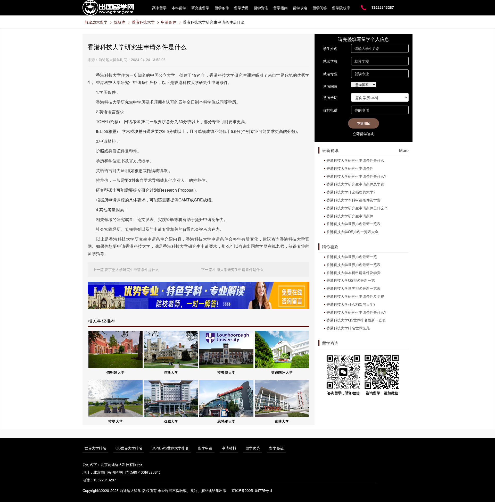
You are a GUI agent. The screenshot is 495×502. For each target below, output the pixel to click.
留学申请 (205, 447)
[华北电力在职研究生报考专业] (198, 294)
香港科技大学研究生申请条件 (349, 168)
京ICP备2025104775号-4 (252, 490)
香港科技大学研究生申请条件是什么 (214, 21)
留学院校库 (341, 7)
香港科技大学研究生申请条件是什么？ (357, 207)
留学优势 (252, 447)
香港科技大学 (143, 21)
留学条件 (221, 7)
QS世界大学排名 (129, 447)
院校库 (120, 21)
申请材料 (229, 447)
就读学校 (330, 61)
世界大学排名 (95, 447)
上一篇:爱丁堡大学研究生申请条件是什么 (126, 269)
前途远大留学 (96, 21)
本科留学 (179, 7)
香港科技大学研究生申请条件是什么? (356, 176)
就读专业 (330, 73)
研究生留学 (200, 7)
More (404, 150)
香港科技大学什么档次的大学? (350, 191)
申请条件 (169, 21)
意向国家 (330, 86)
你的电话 (330, 110)
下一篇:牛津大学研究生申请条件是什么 (232, 269)
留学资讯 (261, 7)
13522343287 (382, 7)
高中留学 (159, 7)
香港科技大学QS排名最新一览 (350, 280)
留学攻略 (300, 7)
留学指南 (280, 7)
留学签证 (276, 447)
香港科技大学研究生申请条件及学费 (355, 183)
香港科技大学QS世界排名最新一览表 (356, 319)
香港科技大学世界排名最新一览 (351, 256)
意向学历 (330, 97)
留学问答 (319, 7)
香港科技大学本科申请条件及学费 (353, 199)
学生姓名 (330, 48)
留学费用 (241, 7)
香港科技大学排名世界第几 (348, 327)
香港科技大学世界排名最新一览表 (353, 223)
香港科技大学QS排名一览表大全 (352, 231)
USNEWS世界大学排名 (170, 447)
